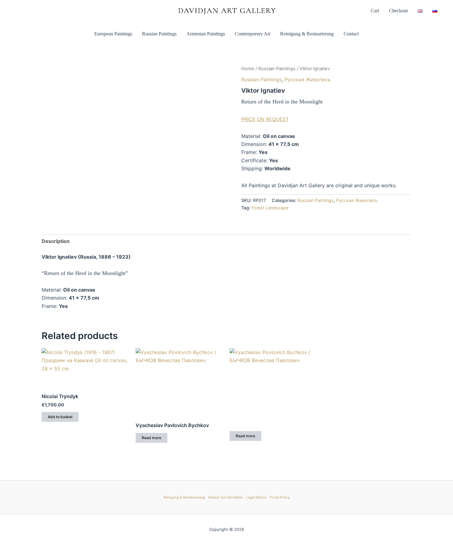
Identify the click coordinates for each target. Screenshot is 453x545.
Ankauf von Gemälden (225, 497)
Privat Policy (280, 497)
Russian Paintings (159, 33)
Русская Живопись (307, 79)
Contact (351, 33)
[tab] (56, 241)
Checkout (398, 10)
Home (247, 68)
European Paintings (113, 33)
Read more (151, 437)
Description (56, 241)
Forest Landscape (269, 207)
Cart (375, 10)
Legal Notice (256, 497)
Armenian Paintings (205, 33)
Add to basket (60, 416)
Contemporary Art (252, 33)
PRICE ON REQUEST (265, 119)
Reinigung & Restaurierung (307, 33)
